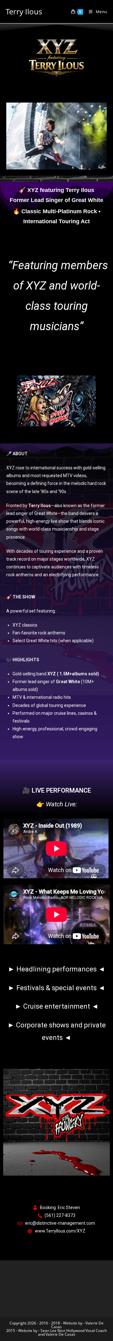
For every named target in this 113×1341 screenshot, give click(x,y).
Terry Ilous (24, 11)
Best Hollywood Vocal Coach (82, 1330)
